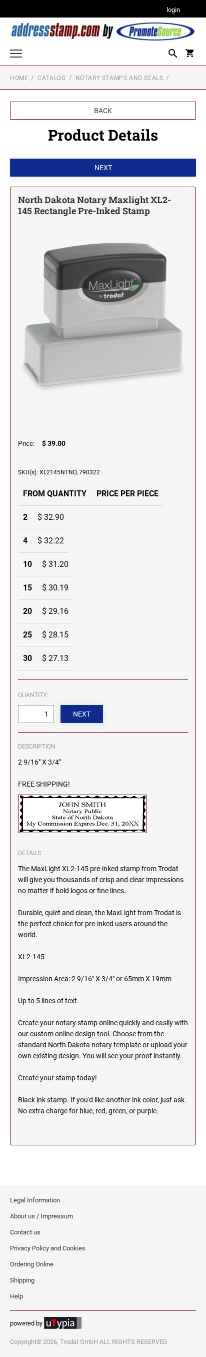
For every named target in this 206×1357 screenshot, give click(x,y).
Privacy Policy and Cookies (48, 1248)
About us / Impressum (41, 1216)
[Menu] (16, 55)
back (103, 111)
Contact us (25, 1232)
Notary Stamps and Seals (120, 78)
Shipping (22, 1280)
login (173, 10)
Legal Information (35, 1200)
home (19, 78)
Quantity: (33, 695)
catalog (52, 78)
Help (16, 1296)
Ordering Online (32, 1264)
